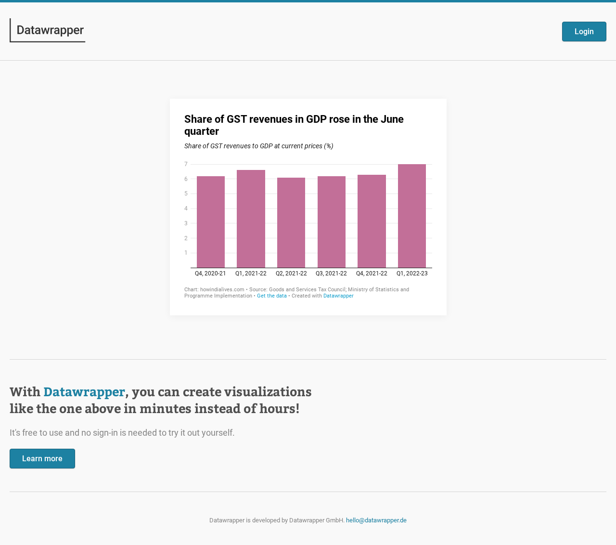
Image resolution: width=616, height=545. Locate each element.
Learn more (42, 458)
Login (584, 31)
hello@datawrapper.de (376, 520)
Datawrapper (84, 391)
